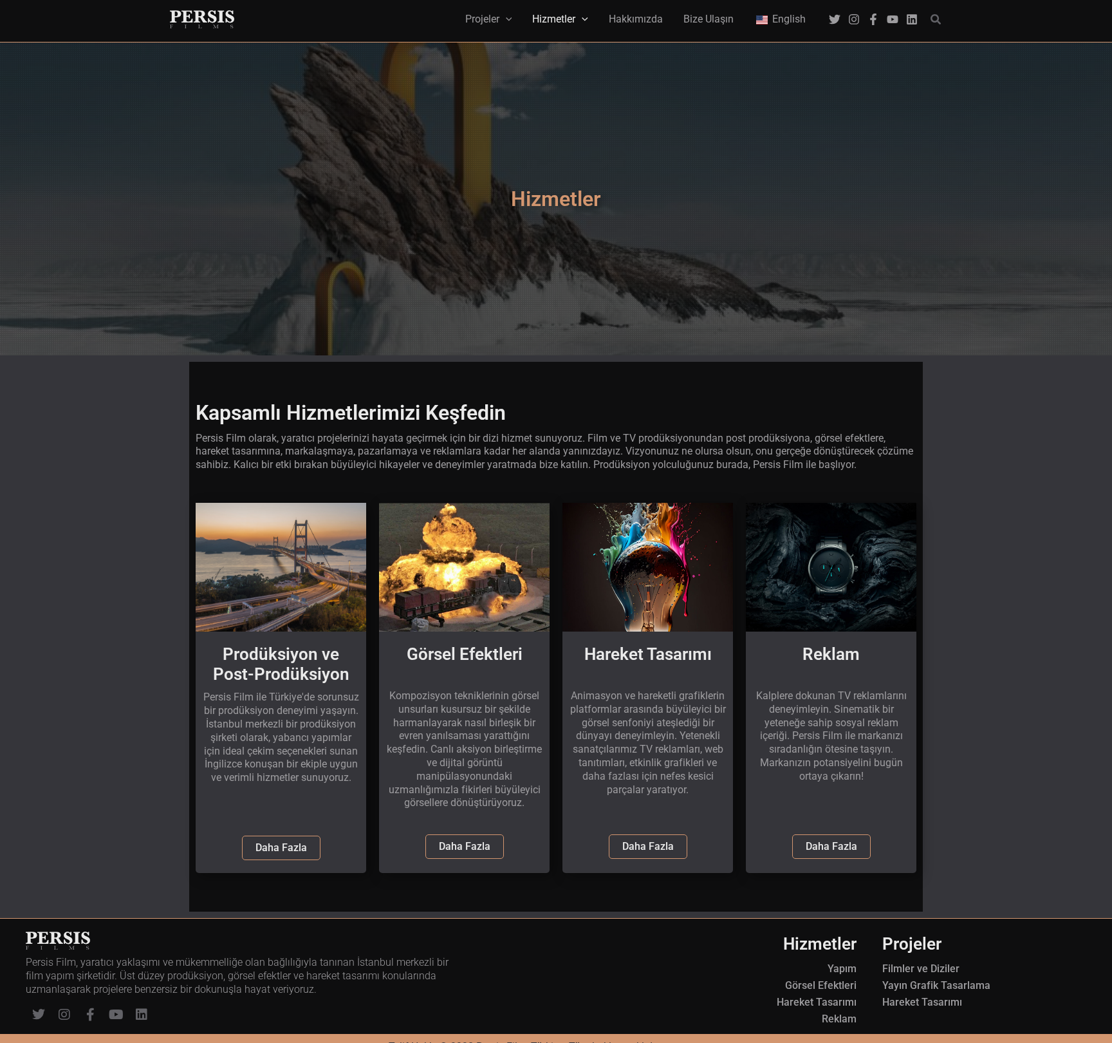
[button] (936, 20)
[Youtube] (892, 19)
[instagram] (854, 19)
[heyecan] (834, 19)
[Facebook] (873, 19)
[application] (505, 19)
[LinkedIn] (912, 19)
